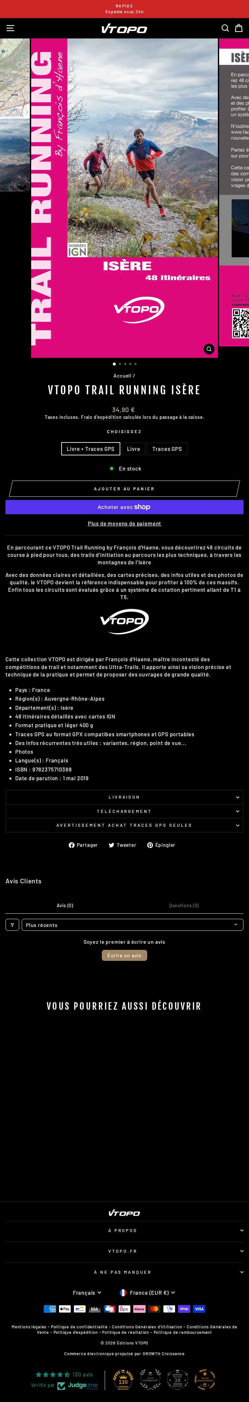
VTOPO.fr (122, 1251)
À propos (123, 1230)
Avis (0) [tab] (65, 905)
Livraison (125, 797)
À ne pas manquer (123, 1272)
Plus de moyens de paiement (124, 523)
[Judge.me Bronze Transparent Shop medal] (205, 1379)
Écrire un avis (124, 955)
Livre (133, 448)
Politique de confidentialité (79, 1326)
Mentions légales (29, 1326)
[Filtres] (12, 925)
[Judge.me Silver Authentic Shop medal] (150, 1379)
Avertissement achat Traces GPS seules (124, 825)
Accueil (122, 375)
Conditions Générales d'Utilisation (147, 1326)
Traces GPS (167, 448)
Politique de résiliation (125, 1332)
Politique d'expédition (75, 1332)
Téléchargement (124, 811)
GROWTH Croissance (164, 1353)
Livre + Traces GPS (91, 448)
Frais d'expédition (101, 417)
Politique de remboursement (183, 1332)
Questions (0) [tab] (184, 905)
